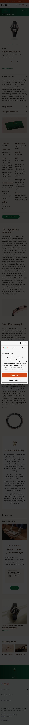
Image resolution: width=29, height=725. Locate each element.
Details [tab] (15, 347)
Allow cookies (14, 375)
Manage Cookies (13, 380)
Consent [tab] (5, 347)
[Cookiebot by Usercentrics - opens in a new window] (20, 343)
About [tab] (24, 347)
